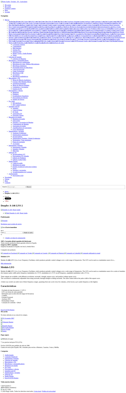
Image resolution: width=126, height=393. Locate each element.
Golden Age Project (89, 28)
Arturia (11, 23)
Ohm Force (60, 34)
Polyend (14, 36)
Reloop (98, 36)
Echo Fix (69, 27)
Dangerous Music (107, 25)
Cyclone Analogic (92, 25)
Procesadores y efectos (12, 369)
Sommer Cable (94, 37)
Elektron (93, 27)
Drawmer (45, 27)
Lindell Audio (119, 30)
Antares (82, 21)
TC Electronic (79, 39)
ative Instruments (14, 34)
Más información (6, 263)
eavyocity (114, 28)
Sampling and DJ (10, 371)
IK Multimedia (50, 30)
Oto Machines (86, 34)
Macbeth (17, 32)
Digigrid (34, 27)
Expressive (17, 28)
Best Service (84, 23)
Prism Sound (37, 36)
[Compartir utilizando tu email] (90, 253)
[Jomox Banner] (5, 329)
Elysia (98, 27)
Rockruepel (114, 36)
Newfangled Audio (34, 34)
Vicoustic (99, 41)
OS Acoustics (77, 34)
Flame (51, 28)
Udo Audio (47, 41)
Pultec (63, 36)
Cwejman (83, 25)
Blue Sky (11, 25)
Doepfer (39, 27)
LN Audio (35, 43)
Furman (64, 28)
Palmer (102, 34)
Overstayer (93, 34)
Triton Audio (33, 41)
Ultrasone (61, 41)
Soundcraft (12, 39)
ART (121, 21)
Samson (19, 37)
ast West (63, 27)
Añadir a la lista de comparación (15, 238)
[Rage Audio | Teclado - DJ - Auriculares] (14, 1)
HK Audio (19, 30)
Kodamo (86, 30)
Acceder (7, 12)
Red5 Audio (92, 36)
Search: (4, 187)
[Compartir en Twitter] (24, 253)
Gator (74, 28)
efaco (78, 23)
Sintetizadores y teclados (12, 373)
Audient (18, 23)
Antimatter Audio (99, 21)
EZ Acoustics (25, 28)
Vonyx (107, 41)
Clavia (50, 25)
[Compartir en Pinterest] (56, 253)
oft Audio (12, 41)
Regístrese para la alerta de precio (11, 224)
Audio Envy (25, 23)
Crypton (77, 25)
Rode (119, 36)
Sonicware (102, 37)
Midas (79, 32)
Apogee (109, 21)
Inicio (6, 191)
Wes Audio (24, 43)
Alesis (43, 21)
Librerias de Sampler (11, 360)
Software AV (9, 374)
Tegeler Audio (101, 39)
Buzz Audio (25, 25)
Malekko (46, 32)
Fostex (60, 28)
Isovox (57, 30)
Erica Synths (117, 27)
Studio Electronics (58, 39)
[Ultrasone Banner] (7, 322)
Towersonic (25, 41)
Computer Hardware (11, 357)
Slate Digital (40, 37)
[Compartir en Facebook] (9, 253)
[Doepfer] (4, 221)
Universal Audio (69, 41)
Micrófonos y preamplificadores (15, 364)
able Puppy (33, 25)
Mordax (103, 32)
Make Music (39, 32)
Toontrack (19, 41)
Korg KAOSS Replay (8, 310)
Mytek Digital (119, 32)
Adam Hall (27, 21)
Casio (39, 25)
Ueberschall (54, 41)
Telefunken (109, 39)
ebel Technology (82, 36)
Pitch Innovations (119, 34)
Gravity (97, 28)
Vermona (94, 41)
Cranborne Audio (69, 25)
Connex (54, 25)
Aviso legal (37, 391)
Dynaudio (57, 27)
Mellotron (67, 32)
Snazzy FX (81, 37)
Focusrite (55, 28)
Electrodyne (86, 27)
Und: (2, 232)
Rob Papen (107, 36)
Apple (114, 21)
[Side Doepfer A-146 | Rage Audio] (16, 213)
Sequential (25, 37)
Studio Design (9, 376)
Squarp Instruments (33, 39)
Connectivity (34, 30)
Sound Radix (115, 37)
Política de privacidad (49, 391)
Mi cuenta (8, 5)
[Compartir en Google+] (40, 253)
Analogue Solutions (73, 21)
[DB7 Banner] (7, 318)
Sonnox (108, 37)
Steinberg (44, 39)
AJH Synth (34, 21)
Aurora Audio (58, 23)
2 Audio (68, 36)
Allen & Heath (52, 21)
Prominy (51, 36)
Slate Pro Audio (64, 37)
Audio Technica (34, 23)
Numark (48, 34)
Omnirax (67, 34)
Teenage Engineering (90, 39)
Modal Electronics (86, 32)
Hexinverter (12, 30)
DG (42, 41)
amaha (41, 43)
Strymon (50, 39)
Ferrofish (46, 28)
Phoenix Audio (109, 34)
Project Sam (45, 36)
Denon (29, 27)
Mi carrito (8, 7)
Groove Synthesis (105, 28)
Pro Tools (8, 367)
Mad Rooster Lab (30, 32)
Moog (99, 32)
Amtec (65, 21)
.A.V (100, 25)
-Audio (12, 32)
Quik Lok (74, 36)
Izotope (61, 30)
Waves (19, 43)
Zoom (50, 43)
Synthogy (67, 39)
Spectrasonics (19, 39)
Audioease (42, 23)
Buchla (20, 25)
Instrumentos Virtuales (12, 358)
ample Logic (13, 37)
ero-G (46, 43)
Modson (94, 32)
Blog (6, 10)
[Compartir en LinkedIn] (72, 253)
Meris (72, 32)
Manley (51, 32)
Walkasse (120, 41)
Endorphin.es (104, 27)
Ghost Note (79, 28)
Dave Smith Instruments (16, 27)
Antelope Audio (89, 21)
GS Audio (41, 30)
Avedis (71, 23)
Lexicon (112, 30)
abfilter (32, 28)
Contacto (7, 182)
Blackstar (112, 23)
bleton (18, 21)
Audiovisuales (9, 355)
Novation (43, 34)
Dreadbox (51, 27)
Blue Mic (118, 23)
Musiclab (112, 32)
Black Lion (91, 23)
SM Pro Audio (73, 37)
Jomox (68, 30)
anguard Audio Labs (84, 41)
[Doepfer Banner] (6, 326)
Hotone (25, 30)
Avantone (66, 23)
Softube (87, 37)
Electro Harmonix (77, 27)
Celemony (44, 25)
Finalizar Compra (10, 8)
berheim (54, 34)
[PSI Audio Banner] (7, 327)
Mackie (22, 32)
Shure (34, 37)
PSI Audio (57, 36)
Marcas (7, 20)
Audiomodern (49, 23)
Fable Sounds (39, 28)
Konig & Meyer (94, 30)
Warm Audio (13, 43)
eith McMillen (75, 30)
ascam (72, 39)
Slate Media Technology (51, 37)
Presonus (30, 36)
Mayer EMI (60, 32)
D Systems (106, 30)
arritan (69, 28)
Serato (31, 37)
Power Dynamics (22, 36)
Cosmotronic (60, 25)
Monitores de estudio (11, 365)
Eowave (110, 27)
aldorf (115, 41)
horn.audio (116, 39)
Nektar (22, 34)
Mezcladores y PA (10, 362)
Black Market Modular (102, 23)
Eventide (11, 28)
